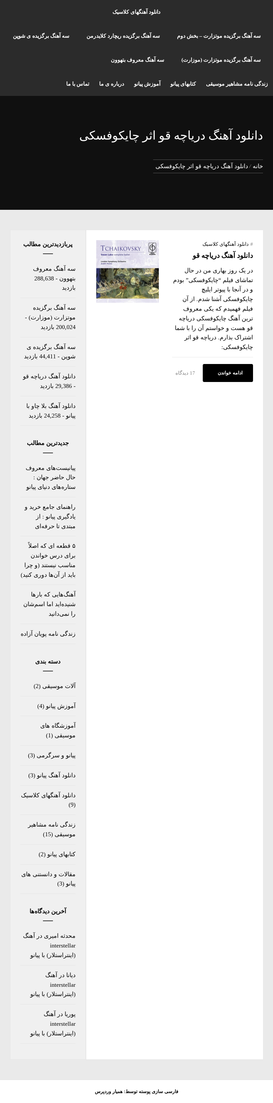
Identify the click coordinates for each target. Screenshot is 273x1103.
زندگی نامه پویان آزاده (48, 633)
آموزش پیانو (147, 84)
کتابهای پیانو (183, 84)
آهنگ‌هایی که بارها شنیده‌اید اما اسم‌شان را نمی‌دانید (49, 604)
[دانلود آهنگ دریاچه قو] (127, 300)
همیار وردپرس (109, 1091)
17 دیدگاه (185, 373)
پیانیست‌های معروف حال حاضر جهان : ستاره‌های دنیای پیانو (51, 478)
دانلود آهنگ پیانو (56, 775)
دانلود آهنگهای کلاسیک (136, 12)
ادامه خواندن (230, 372)
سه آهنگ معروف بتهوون (137, 60)
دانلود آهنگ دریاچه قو (223, 255)
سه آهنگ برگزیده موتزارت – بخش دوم (219, 36)
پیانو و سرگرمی (56, 755)
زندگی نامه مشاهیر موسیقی (237, 84)
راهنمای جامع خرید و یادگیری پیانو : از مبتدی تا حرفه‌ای (50, 517)
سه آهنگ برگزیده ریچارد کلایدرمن (123, 36)
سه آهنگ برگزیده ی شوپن (41, 36)
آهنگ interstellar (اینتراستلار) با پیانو (53, 985)
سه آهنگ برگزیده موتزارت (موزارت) (221, 60)
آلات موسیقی (59, 686)
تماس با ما (77, 84)
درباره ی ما (111, 84)
